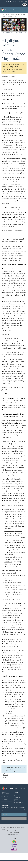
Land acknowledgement (6, 801)
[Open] (26, 10)
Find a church (15, 1)
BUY (26, 1)
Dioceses (16, 792)
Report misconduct (18, 802)
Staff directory (4, 799)
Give (24, 4)
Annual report (17, 800)
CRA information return (13, 834)
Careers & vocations (18, 795)
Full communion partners (17, 798)
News (22, 1)
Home (2, 14)
